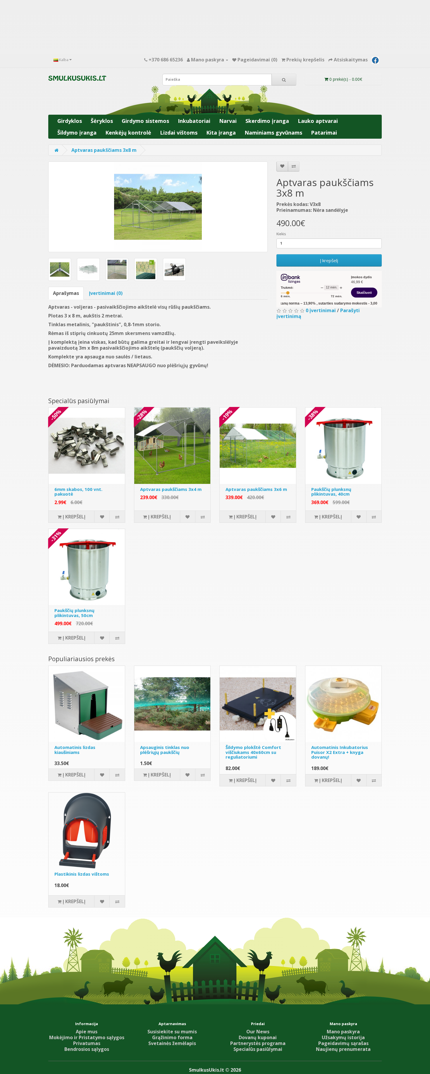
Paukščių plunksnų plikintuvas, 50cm (74, 612)
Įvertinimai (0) (106, 293)
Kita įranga (221, 132)
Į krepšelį (329, 260)
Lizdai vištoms (178, 132)
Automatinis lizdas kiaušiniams (74, 749)
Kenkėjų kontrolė (128, 132)
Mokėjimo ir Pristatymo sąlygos (86, 1037)
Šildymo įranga (77, 132)
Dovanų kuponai (258, 1037)
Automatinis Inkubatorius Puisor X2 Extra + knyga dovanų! (339, 752)
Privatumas (86, 1043)
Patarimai (324, 132)
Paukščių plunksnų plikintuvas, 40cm (331, 491)
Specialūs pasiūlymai (257, 1049)
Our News (257, 1031)
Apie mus (86, 1031)
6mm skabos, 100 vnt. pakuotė (78, 491)
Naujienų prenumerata (343, 1049)
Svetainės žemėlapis (172, 1043)
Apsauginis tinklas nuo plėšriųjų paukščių (164, 749)
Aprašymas (66, 293)
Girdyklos (69, 120)
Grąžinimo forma (172, 1037)
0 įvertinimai (321, 310)
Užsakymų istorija (343, 1037)
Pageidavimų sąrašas (343, 1043)
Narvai (228, 120)
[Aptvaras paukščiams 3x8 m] (158, 206)
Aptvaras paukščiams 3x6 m (256, 489)
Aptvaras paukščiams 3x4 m (171, 489)
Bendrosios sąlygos (86, 1049)
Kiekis (281, 233)
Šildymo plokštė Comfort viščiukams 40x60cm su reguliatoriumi (253, 752)
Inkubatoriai (194, 120)
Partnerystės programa (257, 1043)
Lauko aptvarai (318, 120)
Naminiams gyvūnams (273, 132)
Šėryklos (102, 120)
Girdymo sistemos (145, 120)
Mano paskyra (343, 1031)
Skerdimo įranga (267, 120)
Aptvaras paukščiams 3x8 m (104, 150)
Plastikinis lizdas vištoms (81, 874)
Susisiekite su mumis (172, 1031)
